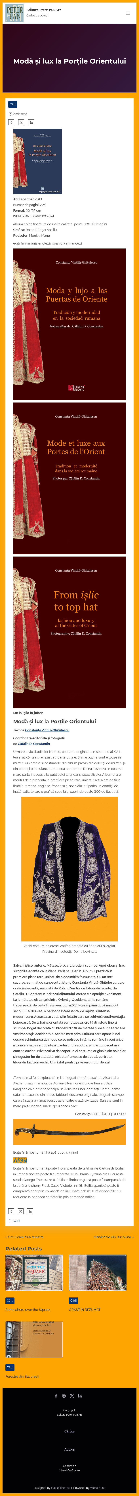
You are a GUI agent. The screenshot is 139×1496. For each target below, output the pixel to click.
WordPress (97, 1487)
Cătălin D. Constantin (34, 744)
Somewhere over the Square (27, 1310)
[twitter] (21, 122)
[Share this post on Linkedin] (31, 122)
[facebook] (11, 122)
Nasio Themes (61, 1487)
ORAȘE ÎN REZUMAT (84, 1310)
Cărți (13, 104)
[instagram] (64, 1397)
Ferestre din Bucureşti (22, 1376)
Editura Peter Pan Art (43, 10)
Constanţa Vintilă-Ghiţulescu (47, 730)
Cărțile (69, 1431)
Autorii (69, 1449)
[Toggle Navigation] (128, 13)
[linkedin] (80, 1397)
